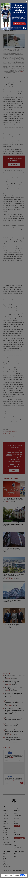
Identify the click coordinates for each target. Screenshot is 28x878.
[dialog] (14, 439)
